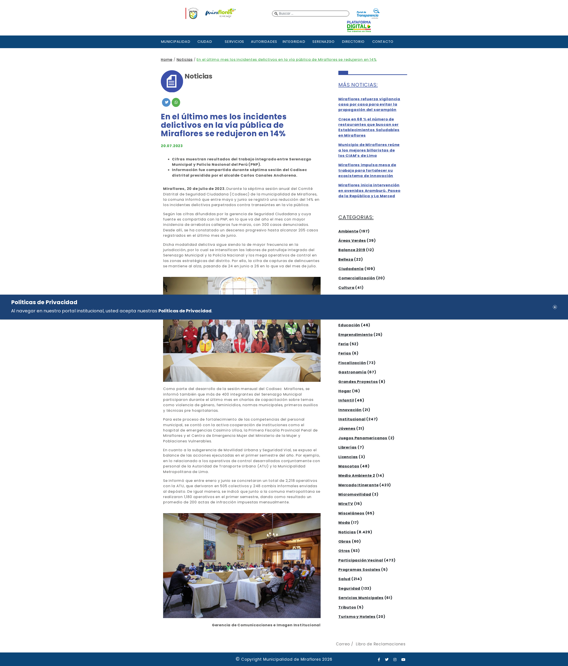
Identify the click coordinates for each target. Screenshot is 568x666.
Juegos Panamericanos (362, 438)
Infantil (346, 400)
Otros (344, 550)
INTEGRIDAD (293, 41)
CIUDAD (204, 41)
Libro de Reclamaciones (381, 644)
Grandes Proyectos (358, 381)
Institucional (351, 419)
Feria (343, 344)
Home (166, 59)
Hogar (344, 391)
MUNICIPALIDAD (175, 41)
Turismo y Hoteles (357, 616)
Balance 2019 (351, 249)
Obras (344, 541)
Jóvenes (347, 428)
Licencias (348, 456)
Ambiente (348, 231)
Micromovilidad (354, 494)
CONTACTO (382, 41)
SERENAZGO (323, 41)
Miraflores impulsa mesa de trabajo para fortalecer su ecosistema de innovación (367, 170)
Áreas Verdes (352, 240)
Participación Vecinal (360, 560)
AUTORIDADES (264, 41)
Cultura (346, 287)
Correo (343, 644)
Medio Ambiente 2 (356, 475)
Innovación (350, 409)
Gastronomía (352, 372)
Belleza (345, 259)
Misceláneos (351, 513)
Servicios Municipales (361, 597)
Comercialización (356, 278)
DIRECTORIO (353, 41)
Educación (349, 325)
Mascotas (348, 466)
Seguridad (349, 588)
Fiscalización (352, 362)
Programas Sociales (359, 569)
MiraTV (345, 503)
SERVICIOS (234, 41)
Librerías (347, 447)
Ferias (344, 353)
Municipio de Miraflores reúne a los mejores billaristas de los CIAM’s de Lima (369, 150)
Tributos (347, 607)
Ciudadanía (351, 268)
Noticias (185, 59)
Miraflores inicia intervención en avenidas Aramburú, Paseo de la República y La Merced (369, 191)
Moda (344, 522)
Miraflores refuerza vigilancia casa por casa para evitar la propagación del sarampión (369, 104)
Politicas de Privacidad (184, 310)
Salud (344, 578)
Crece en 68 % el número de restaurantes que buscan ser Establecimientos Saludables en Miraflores (369, 127)
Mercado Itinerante (358, 485)
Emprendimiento (355, 334)
